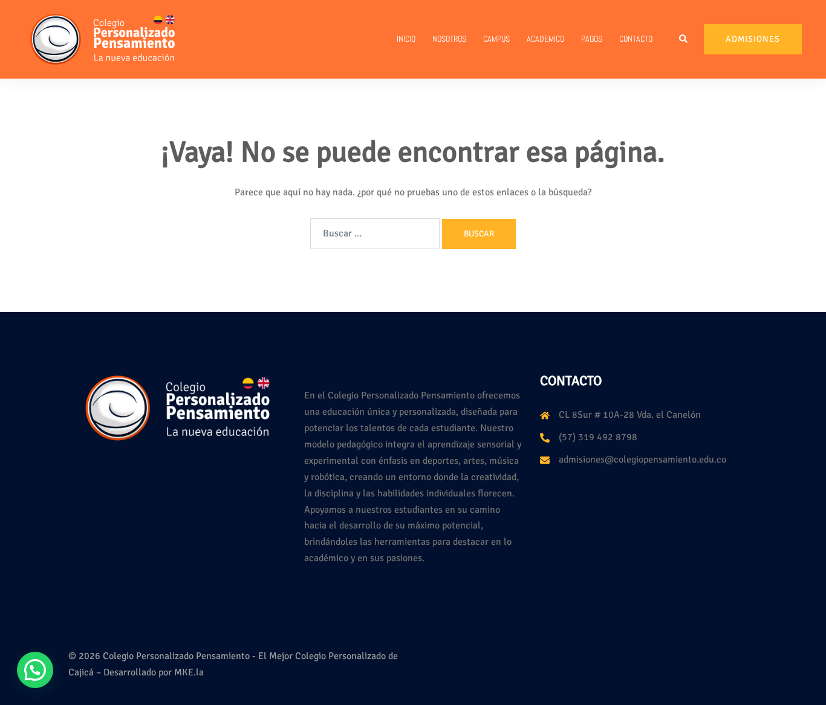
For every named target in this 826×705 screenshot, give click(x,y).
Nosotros (449, 38)
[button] (684, 39)
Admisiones (753, 39)
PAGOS (591, 38)
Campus (496, 38)
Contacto (635, 38)
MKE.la (189, 672)
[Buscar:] (375, 233)
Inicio (406, 38)
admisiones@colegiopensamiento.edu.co (642, 459)
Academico (545, 38)
